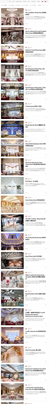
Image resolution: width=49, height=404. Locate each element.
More (43, 5)
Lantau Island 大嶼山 (33, 5)
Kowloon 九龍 (18, 5)
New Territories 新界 (25, 5)
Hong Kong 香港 (11, 5)
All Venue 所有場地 (4, 5)
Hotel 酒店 (39, 5)
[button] (46, 5)
